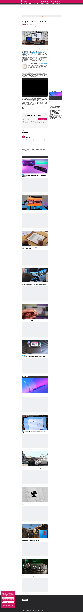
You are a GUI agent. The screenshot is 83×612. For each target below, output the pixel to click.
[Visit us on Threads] (48, 1)
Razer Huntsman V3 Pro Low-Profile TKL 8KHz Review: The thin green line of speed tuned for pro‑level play (55, 102)
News (23, 24)
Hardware (42, 3)
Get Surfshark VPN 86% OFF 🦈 (31, 16)
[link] (25, 66)
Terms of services (33, 121)
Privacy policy (43, 603)
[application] (35, 87)
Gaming (34, 3)
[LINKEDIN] (28, 137)
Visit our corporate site (54, 596)
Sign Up (8, 602)
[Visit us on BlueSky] (50, 1)
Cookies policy (53, 603)
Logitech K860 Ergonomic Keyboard (36, 52)
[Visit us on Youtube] (44, 1)
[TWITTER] (26, 137)
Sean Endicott (27, 24)
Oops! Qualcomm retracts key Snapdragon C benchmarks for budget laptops (55, 117)
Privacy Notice (26, 122)
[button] (60, 1)
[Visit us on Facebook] (41, 1)
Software (52, 3)
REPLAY (38, 3)
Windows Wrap (27, 145)
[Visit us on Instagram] (45, 1)
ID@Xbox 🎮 (47, 16)
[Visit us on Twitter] (43, 1)
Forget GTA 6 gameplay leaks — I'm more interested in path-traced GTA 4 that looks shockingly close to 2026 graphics (55, 112)
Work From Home (25, 132)
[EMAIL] (29, 137)
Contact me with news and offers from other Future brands (8, 600)
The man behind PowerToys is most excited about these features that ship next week (55, 107)
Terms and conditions (25, 603)
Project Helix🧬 (54, 16)
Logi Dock (31, 53)
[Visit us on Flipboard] (47, 1)
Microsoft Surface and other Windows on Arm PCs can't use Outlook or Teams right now (55, 98)
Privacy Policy (11, 605)
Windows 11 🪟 (41, 16)
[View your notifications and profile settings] (57, 1)
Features (25, 3)
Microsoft (47, 3)
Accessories (58, 3)
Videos (30, 3)
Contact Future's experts (35, 603)
